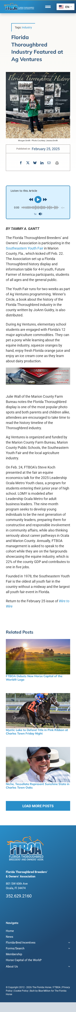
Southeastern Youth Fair (24, 248)
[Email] (48, 162)
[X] (27, 162)
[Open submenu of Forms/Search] (68, 949)
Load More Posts (38, 806)
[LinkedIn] (41, 162)
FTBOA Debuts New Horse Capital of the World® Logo (34, 677)
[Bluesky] (34, 162)
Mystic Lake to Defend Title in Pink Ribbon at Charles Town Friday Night (37, 731)
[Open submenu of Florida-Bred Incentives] (68, 943)
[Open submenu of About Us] (68, 967)
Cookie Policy (21, 990)
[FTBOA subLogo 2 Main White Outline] (19, 3)
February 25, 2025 (46, 149)
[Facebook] (20, 162)
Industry (27, 27)
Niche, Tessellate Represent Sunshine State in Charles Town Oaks (37, 785)
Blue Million (44, 990)
